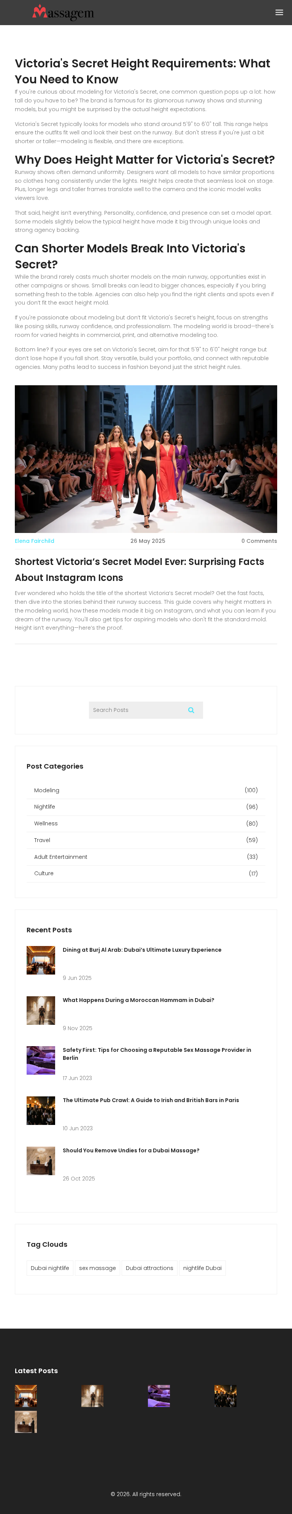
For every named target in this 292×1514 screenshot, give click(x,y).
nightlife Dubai (202, 1268)
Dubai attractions (149, 1268)
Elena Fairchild (34, 541)
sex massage (97, 1268)
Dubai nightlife (50, 1268)
